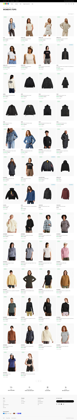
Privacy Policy (8, 418)
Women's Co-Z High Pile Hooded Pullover (45, 346)
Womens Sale (12, 1)
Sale (8, 1)
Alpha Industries (41, 177)
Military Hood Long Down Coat (61, 95)
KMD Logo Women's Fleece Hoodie (62, 235)
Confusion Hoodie (6, 206)
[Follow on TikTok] (63, 404)
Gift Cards (4, 407)
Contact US (39, 400)
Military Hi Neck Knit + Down (7, 123)
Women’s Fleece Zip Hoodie (60, 206)
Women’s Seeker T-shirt (7, 374)
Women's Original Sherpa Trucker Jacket (9, 150)
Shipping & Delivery (40, 401)
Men (20, 3)
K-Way (57, 65)
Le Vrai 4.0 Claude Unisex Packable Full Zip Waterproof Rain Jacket (65, 67)
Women (16, 3)
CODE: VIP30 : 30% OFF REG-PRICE (69, 1)
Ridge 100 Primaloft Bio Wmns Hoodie (27, 235)
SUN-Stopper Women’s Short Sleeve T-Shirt (10, 318)
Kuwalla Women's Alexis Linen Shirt (62, 38)
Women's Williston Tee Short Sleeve (44, 66)
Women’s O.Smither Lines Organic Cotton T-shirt (28, 263)
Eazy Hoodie (58, 178)
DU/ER (22, 205)
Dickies (40, 65)
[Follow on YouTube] (61, 404)
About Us (22, 400)
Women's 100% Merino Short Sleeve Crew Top (46, 290)
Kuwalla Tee (23, 37)
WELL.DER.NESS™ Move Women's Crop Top (28, 374)
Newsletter (22, 403)
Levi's (4, 37)
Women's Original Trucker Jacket (8, 38)
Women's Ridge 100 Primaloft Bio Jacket (45, 150)
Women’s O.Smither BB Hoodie (61, 263)
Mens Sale (17, 1)
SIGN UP (65, 401)
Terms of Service (13, 418)
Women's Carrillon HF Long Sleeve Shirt (27, 346)
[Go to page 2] (41, 381)
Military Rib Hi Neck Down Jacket (26, 95)
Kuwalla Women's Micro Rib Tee (26, 38)
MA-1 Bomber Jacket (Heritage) (43, 178)
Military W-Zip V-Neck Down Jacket (26, 123)
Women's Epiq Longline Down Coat (8, 178)
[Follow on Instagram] (59, 404)
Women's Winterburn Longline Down (62, 150)
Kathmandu (41, 149)
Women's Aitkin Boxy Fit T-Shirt (26, 178)
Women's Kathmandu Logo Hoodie (44, 318)
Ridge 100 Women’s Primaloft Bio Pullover (27, 290)
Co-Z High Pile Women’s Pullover (8, 235)
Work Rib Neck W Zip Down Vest (61, 123)
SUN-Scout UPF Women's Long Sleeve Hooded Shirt (11, 290)
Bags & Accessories (26, 3)
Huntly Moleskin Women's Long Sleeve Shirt (63, 290)
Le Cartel (4, 205)
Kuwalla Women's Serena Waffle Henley (45, 38)
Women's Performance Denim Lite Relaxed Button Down (29, 207)
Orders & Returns (40, 403)
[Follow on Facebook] (56, 404)
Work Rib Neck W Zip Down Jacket (44, 95)
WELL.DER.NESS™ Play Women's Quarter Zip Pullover (65, 318)
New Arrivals (5, 1)
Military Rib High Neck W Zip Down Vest (45, 123)
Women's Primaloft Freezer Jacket (44, 206)
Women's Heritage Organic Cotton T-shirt (45, 263)
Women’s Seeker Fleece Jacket (8, 346)
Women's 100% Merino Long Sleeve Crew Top (28, 318)
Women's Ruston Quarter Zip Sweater (9, 95)
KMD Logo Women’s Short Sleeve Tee (62, 346)
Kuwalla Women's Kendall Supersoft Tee (9, 66)
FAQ (38, 404)
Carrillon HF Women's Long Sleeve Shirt (45, 235)
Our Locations (23, 401)
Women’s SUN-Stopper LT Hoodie (8, 263)
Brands (12, 3)
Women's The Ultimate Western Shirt (26, 150)
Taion (22, 94)
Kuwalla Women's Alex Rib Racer (26, 66)
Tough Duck (41, 205)
